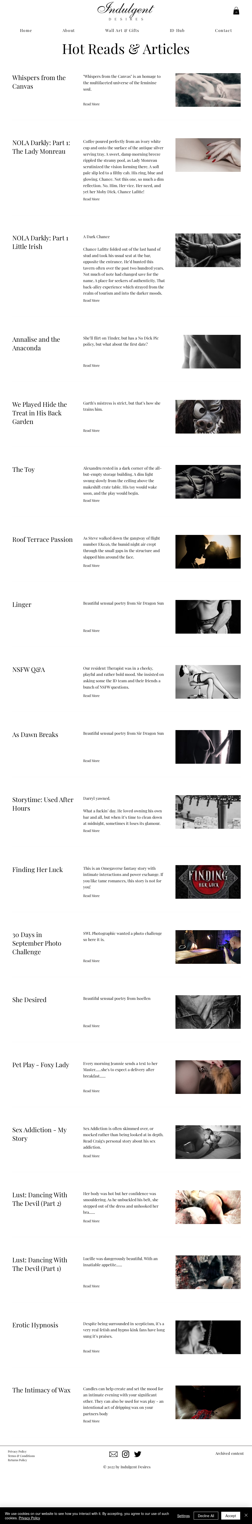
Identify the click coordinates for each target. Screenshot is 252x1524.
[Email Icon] (113, 1454)
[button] (236, 10)
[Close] (246, 1515)
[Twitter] (137, 1454)
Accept (230, 1515)
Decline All (206, 1515)
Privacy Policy (29, 1517)
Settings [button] (183, 1515)
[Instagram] (125, 1454)
